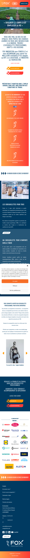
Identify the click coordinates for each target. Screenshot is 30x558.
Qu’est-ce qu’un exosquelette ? (8, 492)
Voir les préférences (15, 290)
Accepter (15, 281)
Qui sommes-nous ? (6, 489)
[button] (27, 266)
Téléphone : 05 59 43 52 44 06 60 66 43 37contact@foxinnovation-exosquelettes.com (7, 522)
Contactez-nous (24, 3)
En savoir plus (6, 232)
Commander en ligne (6, 495)
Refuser (15, 286)
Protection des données (7, 502)
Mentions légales (5, 499)
